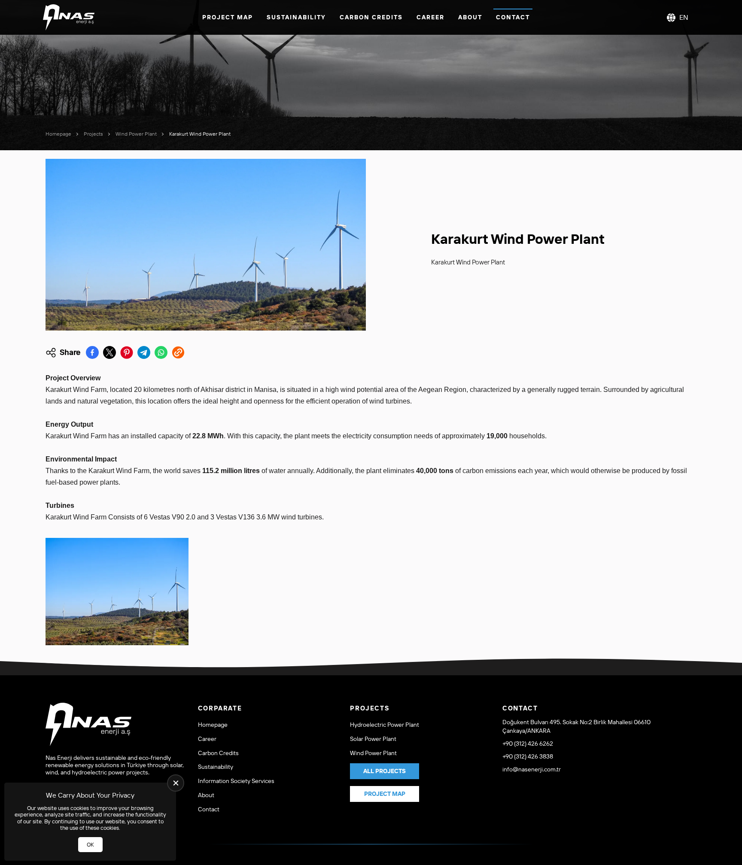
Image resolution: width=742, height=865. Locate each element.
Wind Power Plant (136, 134)
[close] (175, 783)
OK (90, 844)
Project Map (227, 17)
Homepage (58, 134)
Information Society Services (236, 781)
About (470, 17)
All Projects (384, 771)
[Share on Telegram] (143, 352)
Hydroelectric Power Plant (384, 724)
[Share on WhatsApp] (161, 352)
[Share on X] (109, 352)
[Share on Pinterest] (126, 352)
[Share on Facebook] (92, 352)
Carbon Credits (371, 17)
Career (430, 17)
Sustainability (296, 17)
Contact (513, 17)
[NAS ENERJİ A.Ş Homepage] (68, 17)
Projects (93, 134)
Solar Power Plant (373, 739)
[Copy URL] (178, 352)
